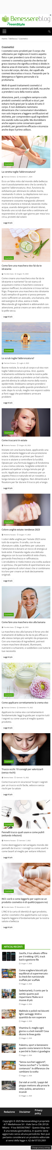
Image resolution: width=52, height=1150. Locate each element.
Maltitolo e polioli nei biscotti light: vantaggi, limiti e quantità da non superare (34, 1014)
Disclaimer (24, 1111)
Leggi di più (7, 223)
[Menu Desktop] (4, 31)
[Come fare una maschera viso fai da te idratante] (26, 245)
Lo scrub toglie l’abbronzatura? (18, 358)
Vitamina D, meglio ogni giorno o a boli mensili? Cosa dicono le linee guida (34, 1031)
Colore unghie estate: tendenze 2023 (21, 529)
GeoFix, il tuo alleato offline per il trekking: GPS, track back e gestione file (33, 956)
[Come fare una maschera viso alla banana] (26, 602)
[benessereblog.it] (26, 20)
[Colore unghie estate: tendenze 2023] (26, 510)
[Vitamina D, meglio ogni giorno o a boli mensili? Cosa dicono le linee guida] (9, 1031)
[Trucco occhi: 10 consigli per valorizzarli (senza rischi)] (26, 749)
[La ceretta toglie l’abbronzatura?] (26, 152)
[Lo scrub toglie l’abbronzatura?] (26, 338)
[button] (49, 31)
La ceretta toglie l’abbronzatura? (18, 171)
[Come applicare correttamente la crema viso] (26, 681)
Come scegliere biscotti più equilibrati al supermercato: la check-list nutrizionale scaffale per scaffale (33, 975)
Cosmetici (9, 164)
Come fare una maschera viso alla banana (23, 622)
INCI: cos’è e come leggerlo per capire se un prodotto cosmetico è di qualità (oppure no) (25, 900)
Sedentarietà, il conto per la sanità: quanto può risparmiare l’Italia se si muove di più (33, 995)
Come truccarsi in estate (14, 440)
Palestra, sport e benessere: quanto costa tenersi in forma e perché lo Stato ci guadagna (34, 1048)
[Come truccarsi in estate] (26, 422)
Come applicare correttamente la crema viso (25, 702)
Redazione (9, 1111)
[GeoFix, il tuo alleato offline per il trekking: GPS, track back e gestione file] (9, 956)
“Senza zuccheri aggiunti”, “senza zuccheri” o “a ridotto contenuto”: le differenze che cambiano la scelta (34, 1066)
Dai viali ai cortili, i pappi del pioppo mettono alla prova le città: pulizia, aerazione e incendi (34, 1087)
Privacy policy (38, 1112)
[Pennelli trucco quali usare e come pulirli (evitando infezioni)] (26, 814)
